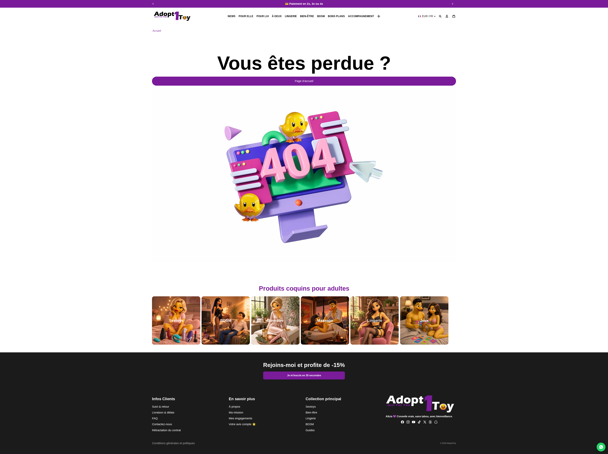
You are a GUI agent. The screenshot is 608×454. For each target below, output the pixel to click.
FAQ (155, 418)
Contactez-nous (162, 424)
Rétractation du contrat (166, 430)
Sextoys (311, 406)
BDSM (310, 424)
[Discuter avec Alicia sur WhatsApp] (601, 447)
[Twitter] (425, 422)
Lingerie (311, 418)
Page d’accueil (304, 81)
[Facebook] (402, 422)
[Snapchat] (436, 422)
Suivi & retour (160, 406)
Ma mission (236, 412)
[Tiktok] (419, 422)
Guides (310, 430)
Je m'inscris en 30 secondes (304, 375)
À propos (234, 406)
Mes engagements (240, 418)
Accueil (157, 30)
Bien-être (311, 412)
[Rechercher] (440, 16)
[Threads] (430, 422)
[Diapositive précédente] (153, 3)
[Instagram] (408, 422)
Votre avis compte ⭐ (242, 424)
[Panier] (453, 16)
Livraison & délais (163, 412)
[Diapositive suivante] (452, 3)
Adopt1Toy (451, 443)
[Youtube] (413, 422)
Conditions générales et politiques (173, 443)
